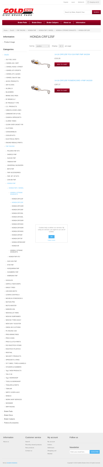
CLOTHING (9, 128)
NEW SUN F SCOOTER (13, 323)
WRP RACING (10, 406)
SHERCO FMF (12, 154)
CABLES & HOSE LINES (13, 110)
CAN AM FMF (11, 180)
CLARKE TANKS (11, 121)
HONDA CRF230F (17, 209)
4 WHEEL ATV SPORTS (13, 70)
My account (51, 441)
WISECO (8, 396)
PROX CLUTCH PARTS (13, 341)
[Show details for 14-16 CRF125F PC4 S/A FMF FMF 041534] (40, 63)
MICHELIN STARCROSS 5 (14, 298)
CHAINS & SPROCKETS (13, 117)
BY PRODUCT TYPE (12, 103)
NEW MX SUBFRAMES (13, 316)
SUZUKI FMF (11, 158)
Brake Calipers (52, 22)
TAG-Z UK (9, 374)
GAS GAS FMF (12, 261)
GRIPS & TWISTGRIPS (13, 284)
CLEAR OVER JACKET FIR (14, 124)
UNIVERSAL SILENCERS (15, 165)
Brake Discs (37, 22)
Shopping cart (51, 450)
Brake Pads (22, 22)
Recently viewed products (33, 444)
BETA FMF (10, 169)
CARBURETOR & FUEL (13, 113)
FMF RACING (21, 30)
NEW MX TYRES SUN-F (13, 320)
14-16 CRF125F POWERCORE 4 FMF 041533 (73, 80)
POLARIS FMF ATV (13, 151)
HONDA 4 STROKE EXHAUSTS (66, 30)
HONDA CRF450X (17, 231)
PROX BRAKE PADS (12, 334)
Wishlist (49, 453)
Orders (49, 444)
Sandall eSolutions (12, 463)
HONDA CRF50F (17, 235)
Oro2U (12, 30)
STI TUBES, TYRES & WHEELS (16, 363)
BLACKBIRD (10, 92)
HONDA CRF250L (17, 217)
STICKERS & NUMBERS (13, 367)
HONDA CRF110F (17, 199)
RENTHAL (9, 352)
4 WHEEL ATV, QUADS (13, 74)
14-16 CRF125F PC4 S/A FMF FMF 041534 (72, 54)
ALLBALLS (9, 88)
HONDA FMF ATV (14, 256)
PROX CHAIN (10, 338)
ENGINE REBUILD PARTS (14, 142)
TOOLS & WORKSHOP (13, 381)
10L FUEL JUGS (11, 59)
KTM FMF (10, 265)
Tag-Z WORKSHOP (12, 378)
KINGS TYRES (10, 287)
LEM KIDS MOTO (11, 291)
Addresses (50, 447)
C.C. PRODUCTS (11, 106)
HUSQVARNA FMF (13, 268)
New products (29, 447)
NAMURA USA (10, 309)
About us (67, 22)
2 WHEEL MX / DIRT (12, 63)
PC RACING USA (11, 331)
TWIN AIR (9, 388)
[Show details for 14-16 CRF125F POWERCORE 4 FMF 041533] (40, 89)
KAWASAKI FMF (12, 275)
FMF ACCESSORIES (14, 172)
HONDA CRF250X (17, 224)
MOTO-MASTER (11, 305)
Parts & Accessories (11, 423)
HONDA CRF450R (17, 227)
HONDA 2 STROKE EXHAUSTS (16, 251)
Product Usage (9, 42)
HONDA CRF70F (17, 238)
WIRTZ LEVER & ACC (13, 392)
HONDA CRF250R (17, 220)
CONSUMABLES (11, 132)
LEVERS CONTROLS (12, 295)
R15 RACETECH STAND (13, 345)
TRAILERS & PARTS (12, 385)
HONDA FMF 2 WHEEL (46, 30)
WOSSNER (9, 403)
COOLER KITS (10, 135)
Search (27, 441)
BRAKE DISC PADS (12, 95)
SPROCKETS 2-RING (13, 360)
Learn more (51, 240)
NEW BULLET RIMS (12, 313)
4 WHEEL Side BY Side (13, 77)
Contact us (28, 450)
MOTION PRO (10, 302)
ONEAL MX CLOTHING (13, 327)
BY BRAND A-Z (10, 99)
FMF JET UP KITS (13, 176)
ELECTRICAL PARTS (12, 139)
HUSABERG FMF (12, 272)
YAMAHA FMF (11, 161)
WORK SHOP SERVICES (14, 399)
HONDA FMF (32, 30)
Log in (73, 2)
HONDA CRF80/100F (18, 242)
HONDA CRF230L (17, 213)
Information (80, 22)
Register (66, 2)
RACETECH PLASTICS (13, 349)
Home (6, 30)
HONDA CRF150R (17, 206)
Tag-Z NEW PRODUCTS (13, 370)
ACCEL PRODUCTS (12, 81)
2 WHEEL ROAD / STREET (14, 67)
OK (51, 237)
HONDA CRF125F (17, 202)
